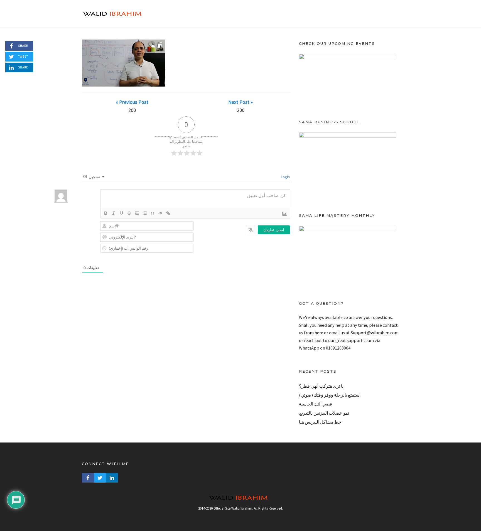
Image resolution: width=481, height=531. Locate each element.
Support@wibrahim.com (375, 332)
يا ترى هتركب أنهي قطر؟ (321, 386)
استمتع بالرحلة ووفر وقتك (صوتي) (329, 395)
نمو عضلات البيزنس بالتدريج (324, 413)
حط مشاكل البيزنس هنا (320, 422)
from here (313, 332)
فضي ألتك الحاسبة (315, 404)
